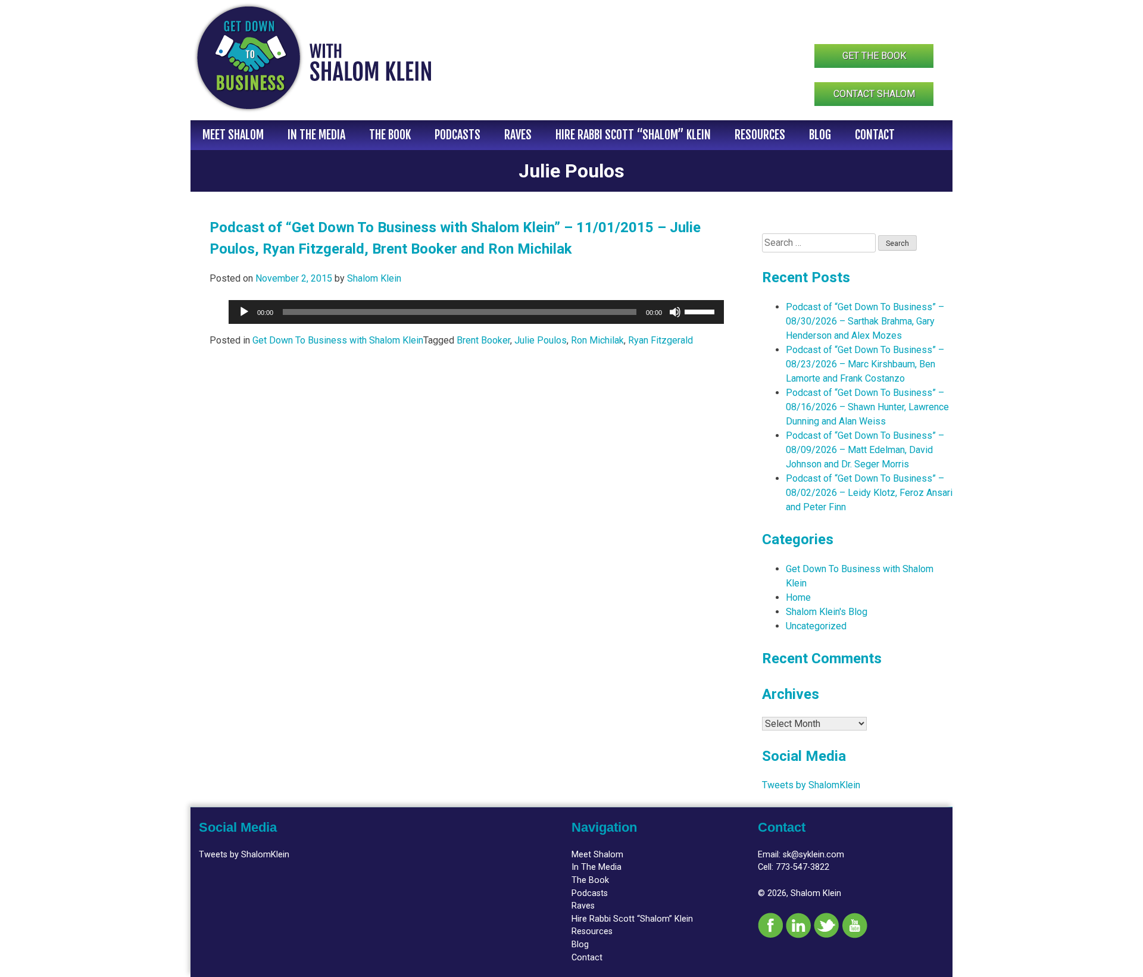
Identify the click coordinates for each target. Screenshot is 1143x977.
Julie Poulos (540, 340)
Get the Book (874, 55)
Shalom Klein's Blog (826, 611)
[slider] (701, 310)
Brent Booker (483, 340)
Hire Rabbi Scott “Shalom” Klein (633, 134)
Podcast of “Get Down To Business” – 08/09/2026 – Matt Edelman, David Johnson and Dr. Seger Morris (865, 450)
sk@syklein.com (813, 855)
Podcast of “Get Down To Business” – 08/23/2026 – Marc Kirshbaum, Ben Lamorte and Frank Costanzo (865, 364)
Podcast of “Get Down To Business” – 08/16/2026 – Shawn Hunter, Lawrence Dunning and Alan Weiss (867, 407)
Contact (875, 134)
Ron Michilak (597, 340)
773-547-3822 (802, 867)
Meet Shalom (233, 134)
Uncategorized (816, 626)
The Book (390, 134)
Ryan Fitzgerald (660, 340)
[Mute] (675, 312)
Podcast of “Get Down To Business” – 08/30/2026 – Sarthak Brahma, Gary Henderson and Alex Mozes (865, 321)
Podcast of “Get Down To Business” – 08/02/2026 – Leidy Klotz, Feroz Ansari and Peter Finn (869, 493)
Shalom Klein (374, 278)
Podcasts (457, 134)
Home (798, 597)
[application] (476, 312)
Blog (820, 134)
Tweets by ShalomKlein (811, 785)
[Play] (244, 312)
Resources (760, 134)
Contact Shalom (874, 93)
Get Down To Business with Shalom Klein (337, 340)
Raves (518, 134)
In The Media (316, 134)
